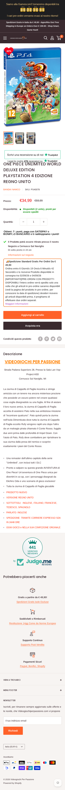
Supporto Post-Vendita (32, 644)
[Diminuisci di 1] (23, 221)
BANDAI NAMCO (11, 189)
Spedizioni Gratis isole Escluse (32, 601)
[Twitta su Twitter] (53, 338)
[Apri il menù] (5, 38)
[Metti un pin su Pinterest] (46, 338)
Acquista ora (32, 325)
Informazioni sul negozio (21, 255)
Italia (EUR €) (11, 747)
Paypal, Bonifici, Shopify (32, 666)
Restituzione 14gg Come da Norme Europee (32, 623)
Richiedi (13, 730)
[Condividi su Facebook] (40, 338)
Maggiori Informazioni (16, 303)
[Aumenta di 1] (43, 221)
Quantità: (8, 221)
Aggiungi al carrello (32, 314)
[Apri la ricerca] (46, 38)
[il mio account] (52, 38)
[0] (59, 38)
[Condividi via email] (59, 338)
